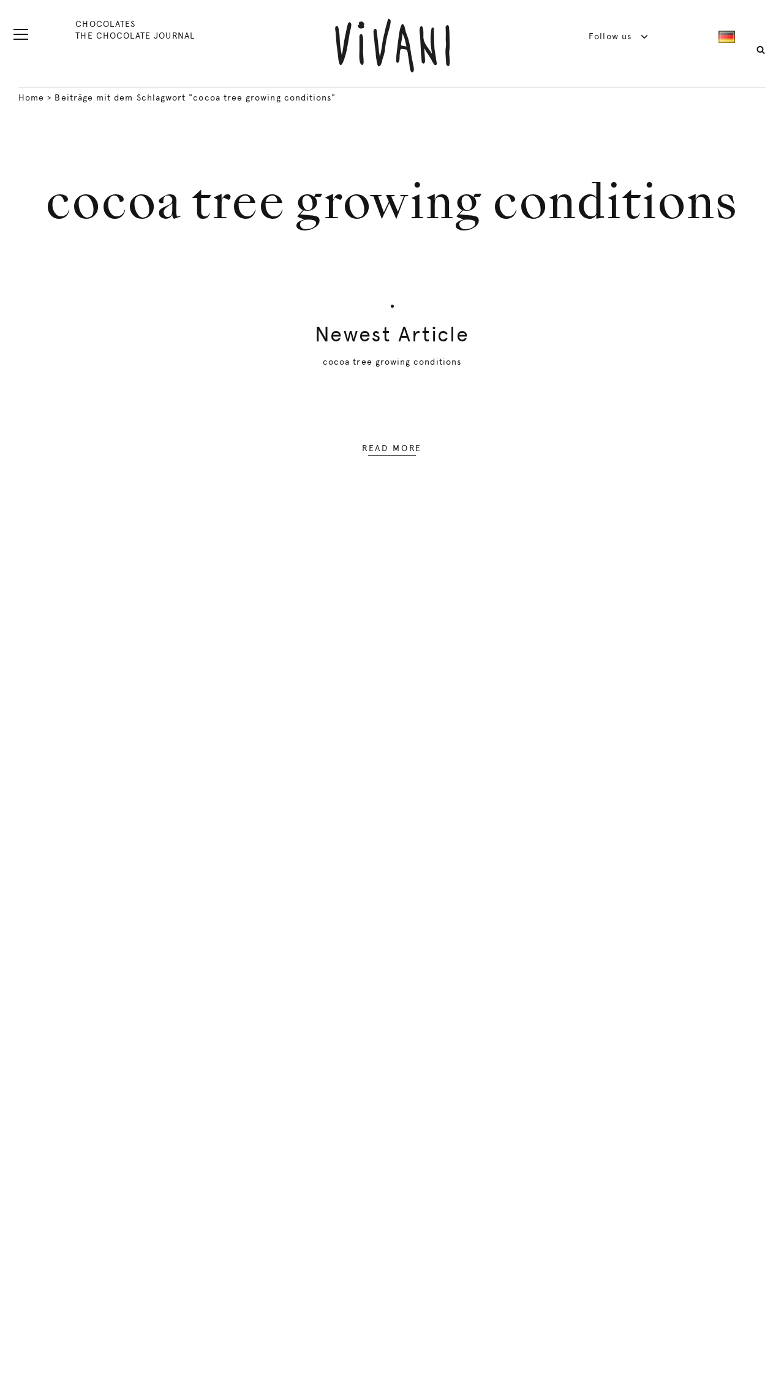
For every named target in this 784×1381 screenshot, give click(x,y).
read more (392, 448)
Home (31, 97)
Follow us (612, 36)
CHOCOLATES (105, 24)
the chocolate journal (134, 35)
